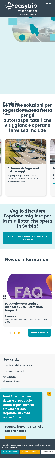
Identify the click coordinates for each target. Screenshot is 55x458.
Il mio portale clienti (14, 371)
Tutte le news (38, 332)
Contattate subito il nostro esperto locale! (27, 238)
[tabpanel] (27, 300)
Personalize (48, 452)
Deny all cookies (31, 452)
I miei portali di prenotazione (18, 365)
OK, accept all (10, 452)
